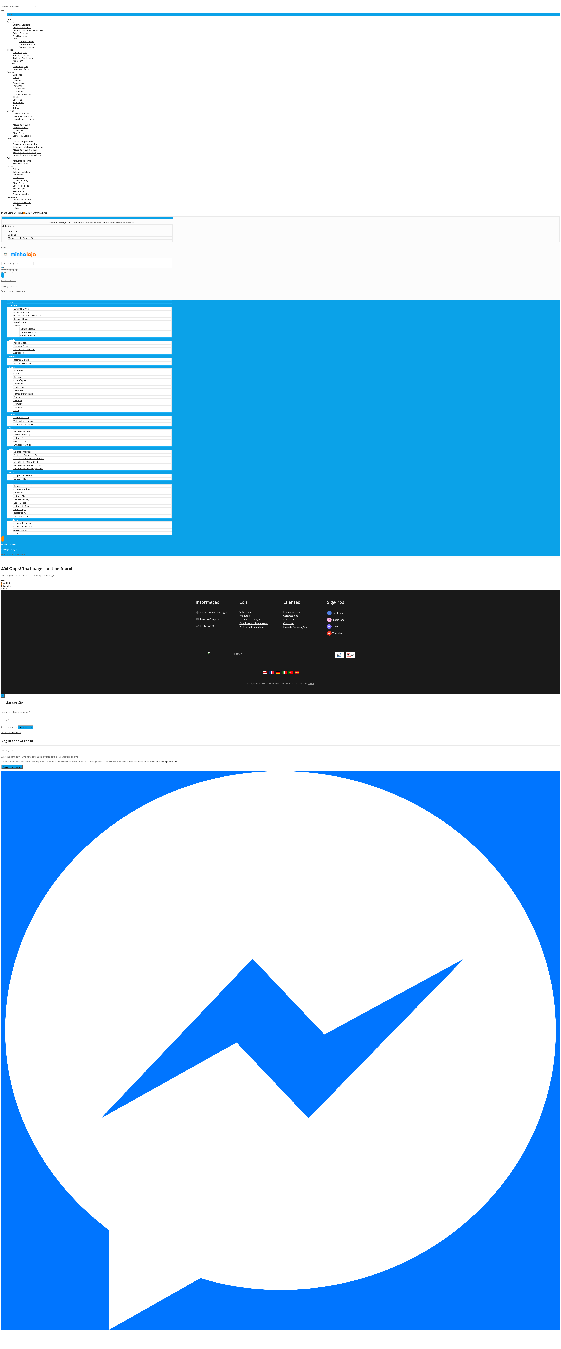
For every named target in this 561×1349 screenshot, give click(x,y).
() (20, 238)
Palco (9, 158)
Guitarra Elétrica (26, 47)
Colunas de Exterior (22, 202)
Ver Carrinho (290, 619)
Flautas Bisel (19, 88)
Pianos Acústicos (21, 55)
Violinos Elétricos (21, 113)
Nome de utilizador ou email (15, 712)
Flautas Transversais (22, 94)
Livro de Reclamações (295, 627)
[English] (264, 672)
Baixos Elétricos (20, 33)
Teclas (10, 49)
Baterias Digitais (20, 66)
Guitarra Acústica (27, 44)
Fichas (16, 208)
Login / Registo (291, 612)
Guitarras (11, 22)
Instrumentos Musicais (35, 222)
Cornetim (17, 80)
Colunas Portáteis (21, 172)
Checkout (288, 623)
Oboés (16, 97)
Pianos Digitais (20, 52)
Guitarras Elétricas (21, 24)
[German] (277, 672)
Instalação (12, 197)
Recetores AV (19, 191)
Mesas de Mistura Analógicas (27, 152)
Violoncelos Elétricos (22, 116)
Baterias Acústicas (21, 69)
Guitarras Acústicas (22, 27)
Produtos (244, 615)
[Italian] (283, 672)
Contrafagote (19, 83)
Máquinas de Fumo (22, 160)
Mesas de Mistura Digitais (25, 149)
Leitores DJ (18, 130)
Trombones (18, 102)
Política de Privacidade (251, 627)
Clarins (16, 77)
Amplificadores (20, 35)
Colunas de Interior (22, 199)
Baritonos (17, 74)
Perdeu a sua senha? (11, 732)
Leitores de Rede (21, 185)
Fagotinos (17, 85)
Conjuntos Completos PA (25, 144)
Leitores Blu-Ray (20, 180)
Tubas (16, 108)
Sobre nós (245, 612)
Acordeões (18, 60)
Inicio (9, 19)
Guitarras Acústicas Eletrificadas (28, 30)
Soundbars (18, 174)
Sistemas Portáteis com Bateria (28, 147)
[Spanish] (296, 672)
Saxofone (17, 99)
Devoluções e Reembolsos (253, 623)
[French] (271, 672)
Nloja (311, 683)
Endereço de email (11, 750)
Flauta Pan (18, 91)
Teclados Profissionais (23, 58)
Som (9, 138)
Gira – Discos (19, 133)
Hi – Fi (10, 166)
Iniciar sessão (25, 727)
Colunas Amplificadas (23, 141)
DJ (8, 122)
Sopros (10, 72)
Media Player (19, 188)
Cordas (16, 38)
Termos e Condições (250, 619)
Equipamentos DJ (54, 222)
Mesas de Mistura (21, 124)
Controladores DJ (21, 127)
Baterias (11, 63)
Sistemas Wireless (21, 194)
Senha (5, 720)
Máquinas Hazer (20, 163)
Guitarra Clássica (26, 41)
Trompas (17, 105)
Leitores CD (18, 177)
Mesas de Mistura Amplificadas (27, 155)
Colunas (16, 169)
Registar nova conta (12, 767)
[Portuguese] (290, 672)
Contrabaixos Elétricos (23, 119)
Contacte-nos (290, 615)
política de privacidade (166, 761)
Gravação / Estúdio (22, 135)
